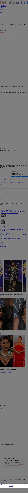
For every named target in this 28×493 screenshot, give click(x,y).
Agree (10, 486)
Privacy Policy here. (12, 485)
